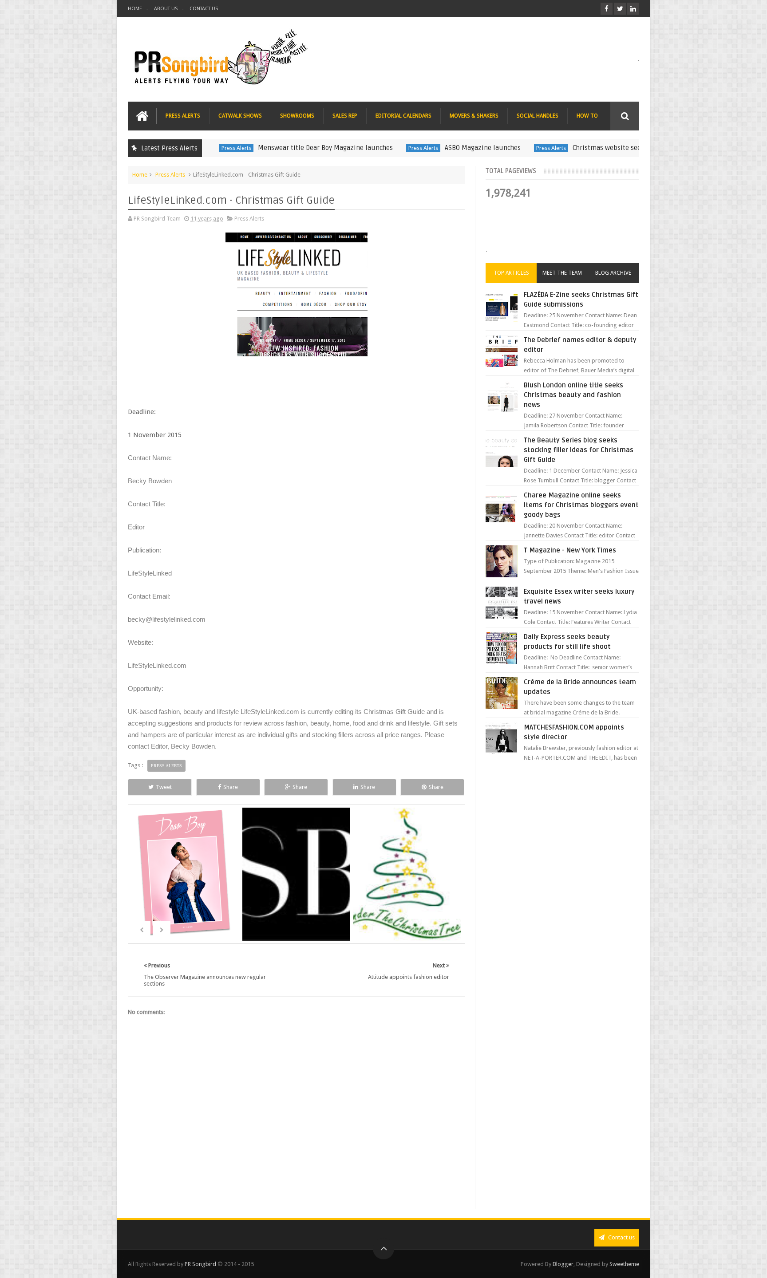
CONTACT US (204, 9)
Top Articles (511, 273)
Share (230, 787)
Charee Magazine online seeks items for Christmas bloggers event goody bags (581, 505)
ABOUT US (166, 9)
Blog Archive (613, 273)
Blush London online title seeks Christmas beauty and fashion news (573, 395)
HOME (135, 9)
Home (139, 174)
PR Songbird (200, 1264)
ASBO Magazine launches (480, 148)
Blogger (563, 1264)
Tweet (164, 787)
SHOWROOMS (297, 116)
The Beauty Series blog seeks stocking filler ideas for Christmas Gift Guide (578, 450)
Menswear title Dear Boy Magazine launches (322, 148)
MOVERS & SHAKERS (474, 116)
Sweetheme (624, 1264)
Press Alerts (233, 148)
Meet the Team (562, 273)
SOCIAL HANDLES (537, 116)
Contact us (621, 1237)
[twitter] (620, 9)
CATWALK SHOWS (240, 116)
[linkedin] (633, 9)
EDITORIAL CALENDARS (403, 116)
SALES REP (344, 116)
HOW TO (587, 116)
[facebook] (607, 9)
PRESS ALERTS (183, 116)
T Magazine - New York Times (570, 550)
